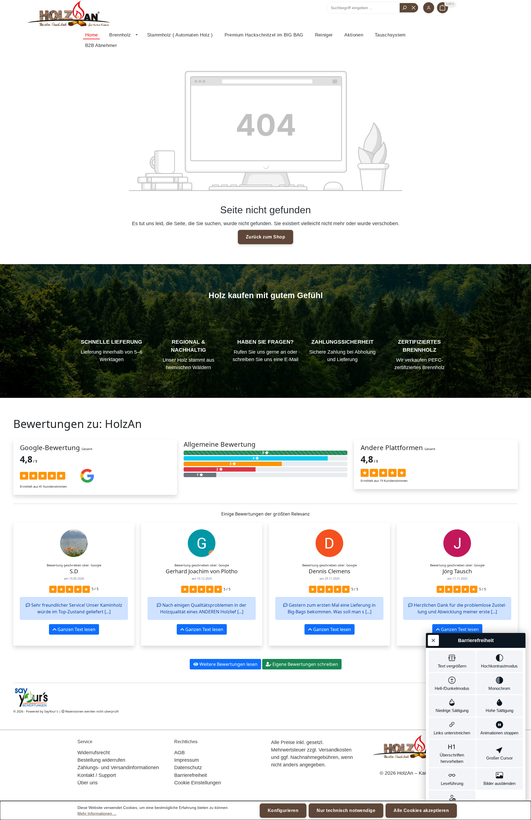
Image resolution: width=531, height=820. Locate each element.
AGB (179, 752)
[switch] (452, 661)
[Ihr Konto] (428, 7)
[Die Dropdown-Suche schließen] (413, 7)
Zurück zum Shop (265, 237)
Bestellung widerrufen (101, 760)
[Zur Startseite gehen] (69, 14)
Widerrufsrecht (93, 752)
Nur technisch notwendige (346, 810)
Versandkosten (335, 750)
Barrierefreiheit (190, 775)
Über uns (87, 782)
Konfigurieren (283, 810)
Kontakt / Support (96, 775)
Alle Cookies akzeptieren (421, 810)
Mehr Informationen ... (96, 813)
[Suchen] (404, 7)
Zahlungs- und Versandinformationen (118, 767)
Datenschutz (188, 767)
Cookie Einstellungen (197, 782)
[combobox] (364, 7)
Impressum (186, 760)
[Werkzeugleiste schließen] (433, 640)
